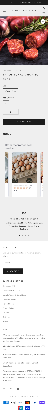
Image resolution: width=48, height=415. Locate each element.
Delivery (6, 312)
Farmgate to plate (13, 70)
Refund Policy (8, 304)
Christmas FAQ (9, 286)
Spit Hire (6, 317)
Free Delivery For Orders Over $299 (24, 2)
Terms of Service (9, 299)
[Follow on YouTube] (18, 388)
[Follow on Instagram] (11, 388)
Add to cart (24, 122)
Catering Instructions (11, 290)
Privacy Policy (8, 308)
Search (5, 321)
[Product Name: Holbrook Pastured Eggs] (24, 174)
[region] (24, 221)
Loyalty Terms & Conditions (14, 295)
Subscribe (13, 271)
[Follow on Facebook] (4, 388)
